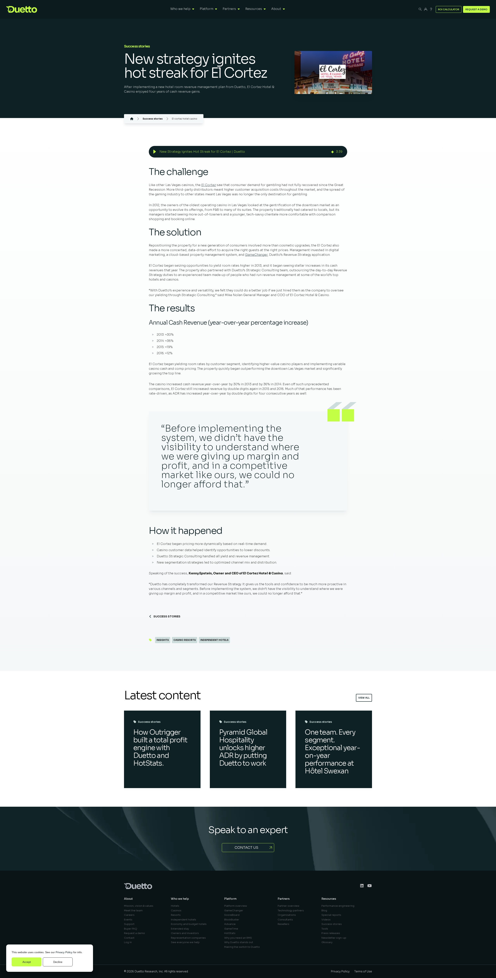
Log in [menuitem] (128, 942)
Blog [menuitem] (324, 910)
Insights (163, 640)
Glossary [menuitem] (326, 942)
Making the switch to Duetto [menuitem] (242, 947)
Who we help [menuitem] (180, 898)
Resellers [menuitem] (283, 924)
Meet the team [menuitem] (133, 910)
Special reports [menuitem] (331, 915)
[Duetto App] (425, 9)
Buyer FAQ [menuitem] (130, 928)
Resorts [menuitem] (176, 915)
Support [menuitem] (129, 924)
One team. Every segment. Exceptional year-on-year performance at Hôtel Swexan (332, 751)
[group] (248, 152)
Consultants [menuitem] (285, 919)
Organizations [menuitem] (287, 915)
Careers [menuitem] (129, 915)
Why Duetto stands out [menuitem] (238, 942)
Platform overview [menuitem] (235, 905)
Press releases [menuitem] (330, 933)
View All (364, 697)
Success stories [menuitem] (331, 924)
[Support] (431, 9)
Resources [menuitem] (328, 898)
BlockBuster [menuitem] (231, 919)
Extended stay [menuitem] (180, 928)
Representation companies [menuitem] (188, 937)
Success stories (166, 616)
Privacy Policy (64, 952)
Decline (57, 961)
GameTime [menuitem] (231, 928)
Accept (26, 961)
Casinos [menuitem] (176, 910)
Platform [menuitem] (230, 898)
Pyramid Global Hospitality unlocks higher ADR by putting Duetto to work (243, 748)
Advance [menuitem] (230, 924)
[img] (332, 151)
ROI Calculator (448, 9)
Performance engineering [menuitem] (337, 905)
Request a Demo (476, 9)
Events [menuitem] (128, 919)
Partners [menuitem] (284, 898)
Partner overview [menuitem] (288, 905)
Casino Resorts (184, 640)
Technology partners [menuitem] (291, 910)
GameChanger (256, 255)
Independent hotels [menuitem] (183, 919)
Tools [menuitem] (324, 928)
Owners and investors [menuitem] (185, 933)
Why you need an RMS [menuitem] (238, 937)
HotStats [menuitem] (229, 933)
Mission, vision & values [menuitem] (138, 905)
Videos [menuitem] (326, 919)
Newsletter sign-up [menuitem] (333, 937)
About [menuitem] (128, 898)
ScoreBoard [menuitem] (231, 915)
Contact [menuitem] (129, 937)
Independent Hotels (214, 640)
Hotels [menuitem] (175, 905)
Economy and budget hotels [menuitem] (189, 924)
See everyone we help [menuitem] (185, 942)
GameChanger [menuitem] (233, 910)
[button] (154, 152)
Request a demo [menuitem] (134, 933)
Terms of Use (363, 971)
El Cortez (208, 185)
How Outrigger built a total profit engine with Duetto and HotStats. (160, 748)
